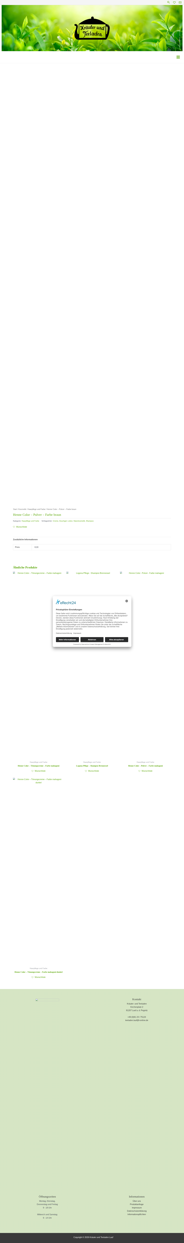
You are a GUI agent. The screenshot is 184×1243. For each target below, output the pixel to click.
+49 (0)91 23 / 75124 (137, 1017)
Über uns (137, 1201)
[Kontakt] (180, 2)
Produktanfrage (137, 1204)
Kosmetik (22, 509)
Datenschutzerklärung (137, 1211)
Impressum (137, 1208)
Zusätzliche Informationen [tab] (25, 539)
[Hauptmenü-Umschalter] (178, 57)
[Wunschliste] (174, 2)
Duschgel (63, 521)
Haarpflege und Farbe (36, 509)
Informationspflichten (137, 1214)
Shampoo (90, 521)
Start (15, 509)
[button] (168, 2)
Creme (55, 521)
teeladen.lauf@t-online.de (136, 1020)
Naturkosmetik (79, 521)
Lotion (70, 521)
